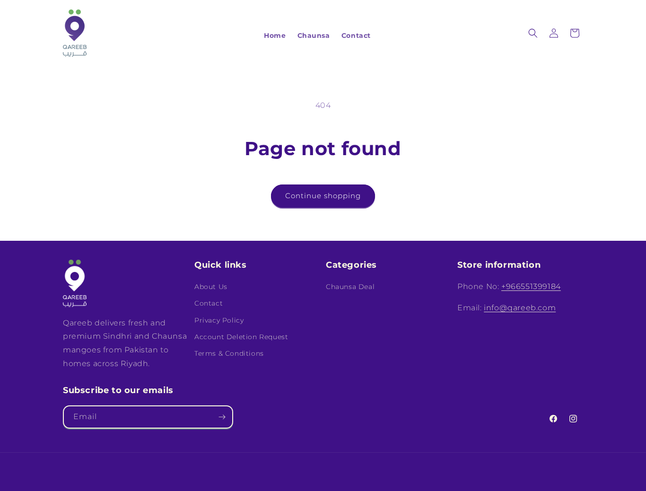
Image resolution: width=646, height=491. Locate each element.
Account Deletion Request (241, 337)
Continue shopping (323, 195)
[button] (533, 33)
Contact (208, 303)
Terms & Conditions (229, 353)
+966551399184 (531, 286)
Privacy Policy (219, 320)
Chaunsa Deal (350, 286)
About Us (210, 286)
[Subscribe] (221, 417)
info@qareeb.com (520, 307)
